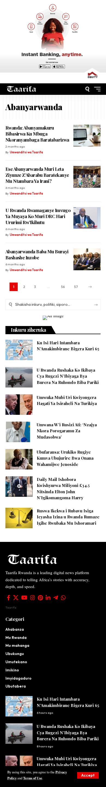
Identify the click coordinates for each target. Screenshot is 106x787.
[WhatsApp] (63, 597)
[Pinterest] (40, 597)
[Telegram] (56, 597)
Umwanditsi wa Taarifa (26, 152)
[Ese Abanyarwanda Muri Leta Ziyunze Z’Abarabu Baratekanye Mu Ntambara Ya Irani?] (87, 177)
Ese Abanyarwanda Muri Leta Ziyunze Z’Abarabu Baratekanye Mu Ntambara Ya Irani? (37, 175)
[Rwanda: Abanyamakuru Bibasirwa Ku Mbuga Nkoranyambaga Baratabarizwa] (87, 135)
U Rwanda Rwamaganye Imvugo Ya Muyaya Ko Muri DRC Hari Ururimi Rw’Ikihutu (37, 216)
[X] (16, 597)
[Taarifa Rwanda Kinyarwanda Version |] (21, 89)
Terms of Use (32, 778)
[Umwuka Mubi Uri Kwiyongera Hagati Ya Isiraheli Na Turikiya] (19, 404)
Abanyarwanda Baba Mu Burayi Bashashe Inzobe (36, 254)
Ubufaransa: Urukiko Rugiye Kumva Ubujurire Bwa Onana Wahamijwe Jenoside (65, 458)
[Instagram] (32, 597)
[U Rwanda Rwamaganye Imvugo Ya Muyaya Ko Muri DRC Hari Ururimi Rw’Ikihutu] (87, 218)
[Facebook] (8, 597)
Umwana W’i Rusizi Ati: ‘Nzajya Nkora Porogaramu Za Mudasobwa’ (67, 431)
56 (63, 287)
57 (76, 287)
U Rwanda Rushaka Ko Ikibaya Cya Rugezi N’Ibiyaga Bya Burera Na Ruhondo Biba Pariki (68, 376)
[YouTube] (24, 597)
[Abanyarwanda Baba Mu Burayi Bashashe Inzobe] (87, 259)
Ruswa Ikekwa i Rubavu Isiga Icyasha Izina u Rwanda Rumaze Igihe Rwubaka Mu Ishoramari (68, 517)
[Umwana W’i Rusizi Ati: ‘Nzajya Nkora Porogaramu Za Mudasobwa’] (19, 432)
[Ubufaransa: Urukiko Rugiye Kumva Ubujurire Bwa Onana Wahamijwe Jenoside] (19, 459)
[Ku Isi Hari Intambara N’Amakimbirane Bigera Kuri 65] (19, 350)
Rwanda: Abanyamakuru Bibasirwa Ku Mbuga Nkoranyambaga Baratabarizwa (37, 134)
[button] (88, 775)
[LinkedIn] (48, 597)
